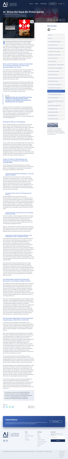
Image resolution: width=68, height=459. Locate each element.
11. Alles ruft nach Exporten (52, 74)
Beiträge (36, 3)
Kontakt (26, 437)
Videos (38, 435)
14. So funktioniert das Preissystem (54, 84)
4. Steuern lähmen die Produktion (54, 51)
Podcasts (39, 437)
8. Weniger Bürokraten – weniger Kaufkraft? (56, 64)
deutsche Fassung (14, 396)
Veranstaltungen (43, 3)
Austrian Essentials (40, 439)
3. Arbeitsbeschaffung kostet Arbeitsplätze (55, 48)
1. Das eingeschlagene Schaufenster (54, 41)
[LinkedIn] (57, 20)
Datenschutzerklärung (39, 451)
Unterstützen (52, 3)
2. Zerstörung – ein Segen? (53, 44)
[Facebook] (48, 20)
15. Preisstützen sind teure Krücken (54, 87)
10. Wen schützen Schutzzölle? (53, 71)
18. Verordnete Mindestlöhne (53, 97)
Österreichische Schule (29, 435)
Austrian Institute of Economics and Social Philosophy (16, 451)
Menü (26, 432)
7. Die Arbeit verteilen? (52, 61)
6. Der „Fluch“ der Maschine (53, 58)
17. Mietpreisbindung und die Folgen (54, 94)
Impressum (33, 451)
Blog (38, 433)
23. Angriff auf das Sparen (52, 115)
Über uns (31, 3)
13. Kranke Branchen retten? (53, 81)
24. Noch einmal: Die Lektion (53, 118)
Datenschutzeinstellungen (48, 451)
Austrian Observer (40, 443)
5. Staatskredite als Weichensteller (54, 54)
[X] (51, 20)
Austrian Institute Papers (41, 441)
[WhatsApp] (54, 20)
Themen (38, 445)
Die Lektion (50, 38)
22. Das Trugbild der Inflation (53, 112)
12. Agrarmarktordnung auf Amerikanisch (55, 77)
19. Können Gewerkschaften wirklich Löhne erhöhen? (55, 102)
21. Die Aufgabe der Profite (52, 108)
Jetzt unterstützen (55, 421)
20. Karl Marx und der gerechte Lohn (54, 105)
